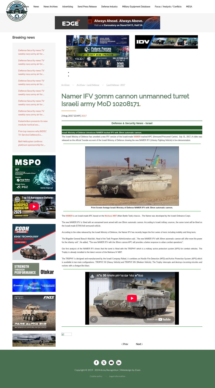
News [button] (36, 6)
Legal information (117, 376)
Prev (125, 344)
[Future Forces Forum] (97, 51)
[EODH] (34, 241)
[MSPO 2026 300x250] (34, 173)
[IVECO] (166, 41)
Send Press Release (87, 6)
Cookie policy (96, 376)
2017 (84, 115)
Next (138, 344)
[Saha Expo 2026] (97, 40)
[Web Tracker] (66, 333)
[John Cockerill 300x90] (34, 339)
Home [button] (26, 6)
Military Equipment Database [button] (136, 6)
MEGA (189, 6)
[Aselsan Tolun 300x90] (34, 284)
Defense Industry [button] (109, 6)
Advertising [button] (67, 6)
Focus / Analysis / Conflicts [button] (168, 6)
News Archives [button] (51, 6)
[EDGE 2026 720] (107, 22)
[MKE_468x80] (97, 61)
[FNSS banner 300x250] (34, 312)
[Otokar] (34, 269)
